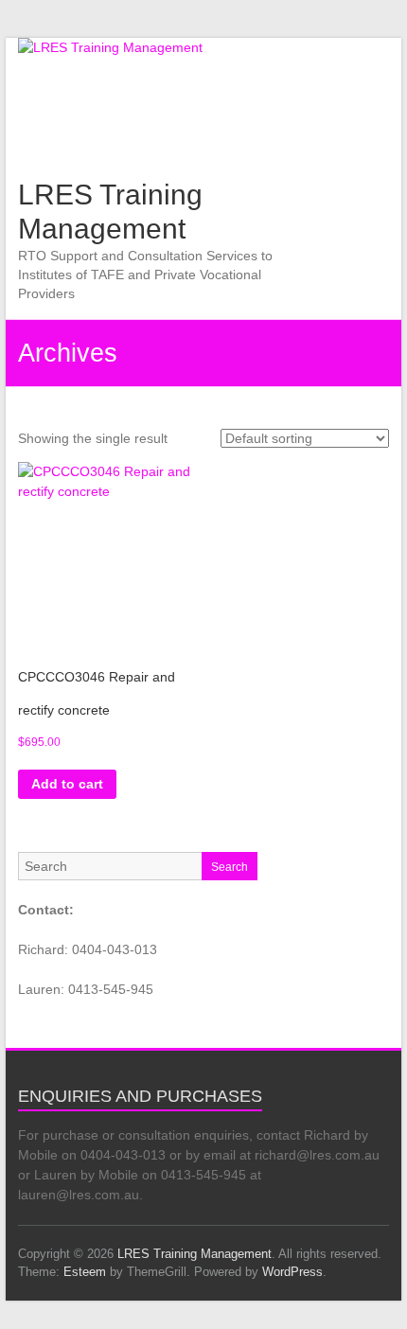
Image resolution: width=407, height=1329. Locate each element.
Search (229, 867)
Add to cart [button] (67, 783)
